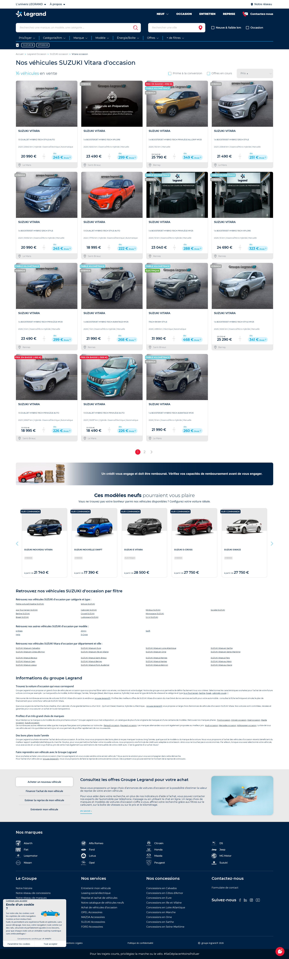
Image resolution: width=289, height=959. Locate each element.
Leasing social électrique (96, 893)
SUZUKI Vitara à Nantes (156, 661)
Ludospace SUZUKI (89, 617)
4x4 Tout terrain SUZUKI (27, 610)
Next (271, 542)
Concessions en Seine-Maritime (165, 926)
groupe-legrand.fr (102, 698)
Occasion (256, 27)
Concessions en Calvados (161, 888)
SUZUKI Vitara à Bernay (91, 661)
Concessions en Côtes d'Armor (164, 893)
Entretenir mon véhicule (96, 888)
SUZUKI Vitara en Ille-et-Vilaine (95, 652)
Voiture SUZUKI (88, 604)
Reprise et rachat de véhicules (99, 897)
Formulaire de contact (225, 887)
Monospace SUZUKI (155, 613)
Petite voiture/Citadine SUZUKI (30, 604)
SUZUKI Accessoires (93, 922)
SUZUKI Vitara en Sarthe (222, 648)
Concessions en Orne (159, 917)
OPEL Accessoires (91, 912)
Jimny (83, 631)
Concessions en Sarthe (160, 922)
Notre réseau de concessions (33, 893)
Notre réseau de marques (31, 897)
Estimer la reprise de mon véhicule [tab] (44, 800)
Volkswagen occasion (246, 725)
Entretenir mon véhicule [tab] (44, 809)
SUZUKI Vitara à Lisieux (26, 665)
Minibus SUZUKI (153, 610)
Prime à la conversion (187, 73)
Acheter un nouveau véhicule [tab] (44, 782)
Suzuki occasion (32, 723)
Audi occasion (211, 725)
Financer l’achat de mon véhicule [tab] (44, 791)
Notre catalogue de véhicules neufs (102, 902)
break (208, 693)
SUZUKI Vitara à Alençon (157, 665)
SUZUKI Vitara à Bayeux (26, 658)
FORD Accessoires (92, 926)
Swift (148, 631)
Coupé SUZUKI (88, 613)
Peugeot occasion (128, 725)
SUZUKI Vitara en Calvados (28, 648)
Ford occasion (223, 720)
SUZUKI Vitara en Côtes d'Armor (30, 652)
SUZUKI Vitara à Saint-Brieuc (94, 658)
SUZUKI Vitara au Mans (221, 661)
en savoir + (86, 811)
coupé (223, 693)
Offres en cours (221, 73)
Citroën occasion (238, 720)
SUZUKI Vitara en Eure (91, 648)
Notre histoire (24, 888)
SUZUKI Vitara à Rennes (156, 658)
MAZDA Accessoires (93, 917)
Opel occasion (253, 720)
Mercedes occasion (227, 725)
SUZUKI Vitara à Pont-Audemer (95, 665)
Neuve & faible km (228, 27)
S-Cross (84, 634)
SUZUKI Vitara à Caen (25, 661)
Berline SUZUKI (23, 613)
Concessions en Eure (159, 897)
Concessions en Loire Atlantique (165, 907)
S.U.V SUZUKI (152, 617)
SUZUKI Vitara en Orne (156, 652)
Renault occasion (111, 725)
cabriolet (216, 693)
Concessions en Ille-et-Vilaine (164, 902)
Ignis (18, 634)
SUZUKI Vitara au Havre (221, 665)
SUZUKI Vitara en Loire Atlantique (161, 648)
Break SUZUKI (22, 617)
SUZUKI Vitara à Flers (220, 658)
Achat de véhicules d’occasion (99, 907)
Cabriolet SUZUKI (89, 610)
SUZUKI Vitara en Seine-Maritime (225, 652)
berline (202, 693)
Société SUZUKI (218, 610)
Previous (17, 542)
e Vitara (19, 631)
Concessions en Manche (161, 912)
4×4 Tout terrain (191, 693)
